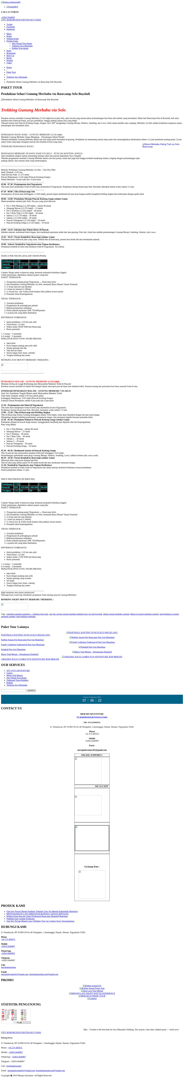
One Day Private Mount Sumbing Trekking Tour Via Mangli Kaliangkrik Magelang (42, 911)
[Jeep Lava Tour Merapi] (92, 991)
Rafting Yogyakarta (20, 48)
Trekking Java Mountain (22, 46)
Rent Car (10, 55)
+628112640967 (8, 17)
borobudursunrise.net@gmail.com (43, 974)
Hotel (8, 51)
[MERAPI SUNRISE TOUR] (92, 996)
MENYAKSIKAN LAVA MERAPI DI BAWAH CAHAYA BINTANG (37, 914)
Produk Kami (12, 41)
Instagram (10, 29)
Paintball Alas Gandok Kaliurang (20, 919)
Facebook (10, 27)
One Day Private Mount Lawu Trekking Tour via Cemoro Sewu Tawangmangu (40, 921)
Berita (9, 58)
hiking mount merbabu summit (116, 614)
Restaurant (10, 53)
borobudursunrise (8, 967)
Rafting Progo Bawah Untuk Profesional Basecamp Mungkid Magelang (37, 916)
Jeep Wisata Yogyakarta (22, 43)
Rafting (9, 683)
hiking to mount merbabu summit (144, 614)
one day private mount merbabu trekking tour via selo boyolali (75, 614)
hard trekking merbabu (26, 616)
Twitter (9, 24)
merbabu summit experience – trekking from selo (27, 614)
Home (9, 36)
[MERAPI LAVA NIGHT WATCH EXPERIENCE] (92, 993)
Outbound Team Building (17, 680)
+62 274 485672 (8, 939)
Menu (8, 34)
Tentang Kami (12, 38)
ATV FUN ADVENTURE (18, 670)
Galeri (9, 63)
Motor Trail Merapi (14, 675)
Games (9, 673)
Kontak (9, 60)
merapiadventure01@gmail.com (14, 974)
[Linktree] (92, 998)
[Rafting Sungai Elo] (92, 986)
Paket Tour (11, 72)
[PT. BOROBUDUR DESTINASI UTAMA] (21, 20)
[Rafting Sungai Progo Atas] (92, 988)
